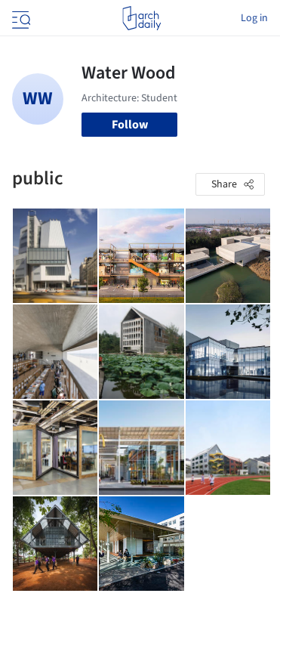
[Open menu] (19, 18)
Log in (254, 18)
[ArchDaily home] (141, 18)
